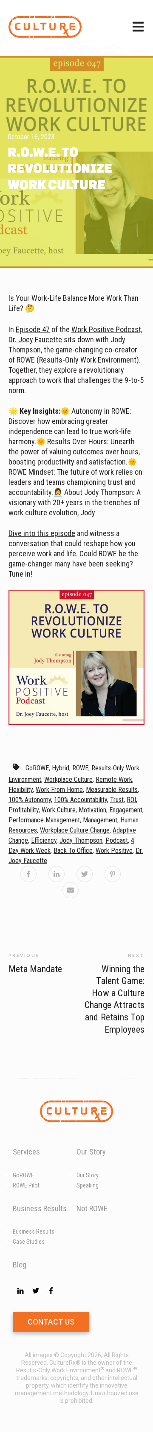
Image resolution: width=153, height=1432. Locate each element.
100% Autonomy (29, 800)
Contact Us (51, 1321)
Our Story (87, 1175)
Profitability (23, 810)
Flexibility (20, 790)
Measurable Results (112, 790)
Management (100, 820)
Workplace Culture (68, 779)
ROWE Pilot (26, 1185)
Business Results (33, 1231)
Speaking (87, 1185)
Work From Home (59, 790)
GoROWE (37, 768)
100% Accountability (80, 800)
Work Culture (59, 810)
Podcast (116, 840)
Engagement (125, 810)
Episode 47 (33, 329)
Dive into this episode (41, 533)
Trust (117, 800)
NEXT (136, 955)
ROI (131, 800)
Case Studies (29, 1241)
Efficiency (44, 840)
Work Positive (114, 851)
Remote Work (114, 779)
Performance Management (44, 820)
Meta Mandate (35, 969)
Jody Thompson (81, 840)
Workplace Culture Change (75, 830)
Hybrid (60, 768)
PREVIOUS (24, 955)
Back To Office (73, 851)
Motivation (92, 810)
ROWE (80, 768)
